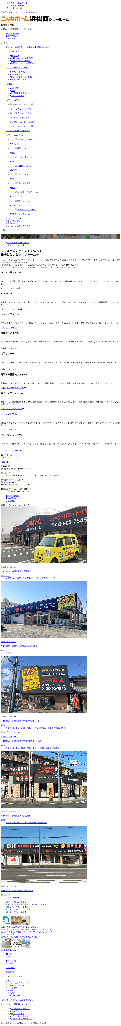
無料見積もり (13, 36)
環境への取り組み (18, 79)
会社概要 (15, 88)
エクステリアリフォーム (11, 409)
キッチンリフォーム (9, 288)
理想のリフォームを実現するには (25, 63)
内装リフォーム (8, 369)
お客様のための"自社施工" (22, 58)
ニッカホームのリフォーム (27, 47)
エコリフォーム (8, 430)
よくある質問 (16, 74)
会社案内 (10, 84)
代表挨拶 (15, 56)
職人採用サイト (17, 1014)
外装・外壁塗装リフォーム (12, 388)
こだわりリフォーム (14, 988)
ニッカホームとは (14, 51)
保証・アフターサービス (21, 77)
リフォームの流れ (18, 72)
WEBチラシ (14, 218)
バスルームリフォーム (10, 309)
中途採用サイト (17, 96)
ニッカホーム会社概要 (16, 6)
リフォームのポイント (18, 131)
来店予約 (11, 39)
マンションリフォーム (10, 451)
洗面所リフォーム (9, 348)
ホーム (8, 981)
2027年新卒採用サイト (20, 93)
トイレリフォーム (9, 328)
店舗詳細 (5, 462)
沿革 (13, 91)
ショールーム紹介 (19, 226)
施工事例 (13, 221)
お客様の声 (13, 223)
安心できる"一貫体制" (20, 61)
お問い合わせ (13, 34)
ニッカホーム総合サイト (17, 3)
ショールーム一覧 (14, 8)
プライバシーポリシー (20, 1016)
